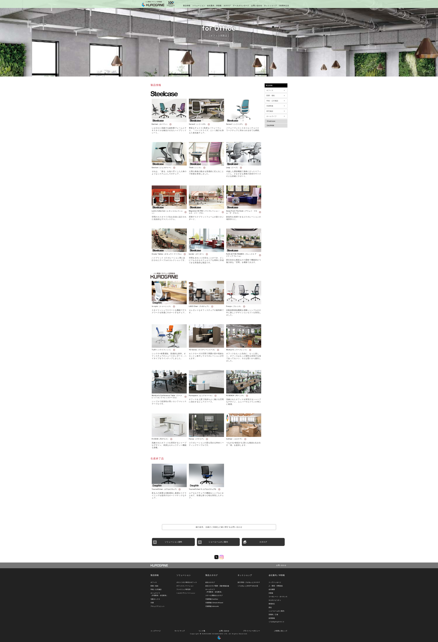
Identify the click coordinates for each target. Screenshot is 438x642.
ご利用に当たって (280, 631)
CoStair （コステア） (234, 439)
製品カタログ (211, 575)
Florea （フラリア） (197, 439)
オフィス (269, 90)
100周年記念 (284, 6)
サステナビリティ (275, 600)
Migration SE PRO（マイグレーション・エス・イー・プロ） (204, 212)
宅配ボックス (155, 599)
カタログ (227, 6)
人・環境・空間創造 (276, 586)
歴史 (270, 607)
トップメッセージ (275, 582)
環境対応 (272, 604)
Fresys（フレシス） (234, 306)
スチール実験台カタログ (214, 595)
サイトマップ (180, 631)
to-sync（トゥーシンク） (162, 306)
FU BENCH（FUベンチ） (235, 395)
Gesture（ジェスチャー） (162, 167)
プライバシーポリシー (251, 631)
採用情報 (272, 618)
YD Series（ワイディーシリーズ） (202, 350)
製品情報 (186, 6)
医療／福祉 (154, 586)
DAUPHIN (270, 125)
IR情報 (271, 593)
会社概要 (272, 589)
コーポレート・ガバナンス (278, 596)
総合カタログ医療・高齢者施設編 (217, 586)
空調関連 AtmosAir (212, 606)
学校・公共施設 (272, 101)
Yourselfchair (164, 489)
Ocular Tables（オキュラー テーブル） (167, 254)
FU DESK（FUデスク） (160, 439)
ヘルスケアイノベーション (185, 593)
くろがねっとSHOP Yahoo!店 (248, 586)
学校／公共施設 (156, 589)
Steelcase (271, 121)
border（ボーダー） (197, 254)
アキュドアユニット (158, 606)
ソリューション (198, 6)
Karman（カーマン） (160, 124)
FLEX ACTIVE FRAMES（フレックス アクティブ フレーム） (241, 255)
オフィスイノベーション (185, 586)
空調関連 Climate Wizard (214, 603)
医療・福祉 (270, 95)
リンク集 (202, 631)
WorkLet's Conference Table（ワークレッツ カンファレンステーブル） (167, 396)
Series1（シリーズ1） (235, 124)
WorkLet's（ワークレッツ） (237, 350)
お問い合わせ (256, 6)
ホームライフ (271, 116)
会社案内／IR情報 (277, 575)
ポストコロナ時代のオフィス (186, 582)
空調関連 (269, 106)
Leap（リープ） (232, 167)
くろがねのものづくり (276, 622)
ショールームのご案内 (276, 611)
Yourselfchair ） (203, 489)
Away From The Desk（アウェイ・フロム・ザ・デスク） (241, 212)
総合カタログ (210, 582)
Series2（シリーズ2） (197, 124)
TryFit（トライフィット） (162, 350)
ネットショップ (270, 6)
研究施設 (269, 111)
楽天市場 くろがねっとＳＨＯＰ (249, 582)
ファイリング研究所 (183, 589)
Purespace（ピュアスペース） (201, 395)
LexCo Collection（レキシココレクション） (167, 212)
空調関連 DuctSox (211, 599)
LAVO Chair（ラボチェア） (199, 306)
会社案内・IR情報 (214, 6)
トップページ (156, 631)
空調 (152, 603)
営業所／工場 (273, 614)
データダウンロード (241, 6)
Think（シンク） (195, 167)
